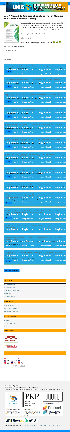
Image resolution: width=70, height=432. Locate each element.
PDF (9, 71)
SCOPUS (6, 320)
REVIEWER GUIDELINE (11, 311)
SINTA (6, 326)
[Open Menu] (3, 3)
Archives (12, 11)
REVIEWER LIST (9, 305)
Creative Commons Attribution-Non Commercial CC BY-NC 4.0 (43, 425)
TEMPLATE (7, 293)
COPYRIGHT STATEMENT (11, 290)
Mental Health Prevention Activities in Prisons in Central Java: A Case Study (31, 184)
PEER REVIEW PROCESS (11, 308)
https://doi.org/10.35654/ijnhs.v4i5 (16, 46)
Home (5, 11)
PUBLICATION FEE (9, 287)
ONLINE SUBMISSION (10, 285)
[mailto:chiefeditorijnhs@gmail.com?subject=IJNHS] (60, 43)
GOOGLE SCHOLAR (9, 323)
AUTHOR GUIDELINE (9, 296)
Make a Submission (11, 270)
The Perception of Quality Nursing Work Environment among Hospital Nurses (32, 66)
